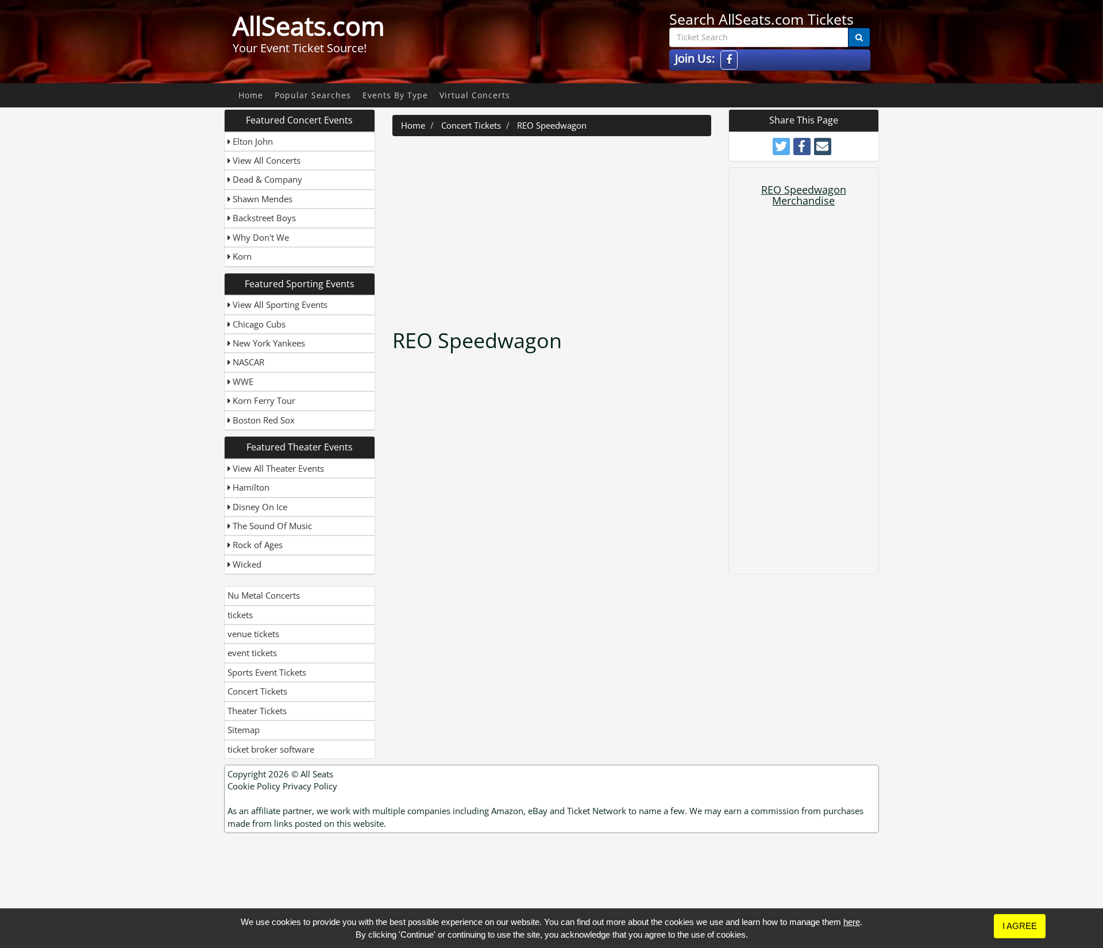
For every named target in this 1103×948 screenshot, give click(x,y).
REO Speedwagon (552, 125)
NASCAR (247, 362)
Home (250, 95)
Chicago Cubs (258, 324)
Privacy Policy (310, 786)
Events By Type (395, 95)
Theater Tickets (257, 710)
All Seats (316, 774)
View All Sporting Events (278, 304)
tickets (240, 615)
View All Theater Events (277, 468)
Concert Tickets (257, 691)
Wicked (245, 564)
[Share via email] (822, 146)
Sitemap (243, 729)
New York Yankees (267, 343)
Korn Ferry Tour (262, 400)
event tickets (252, 652)
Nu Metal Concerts (263, 595)
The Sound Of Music (271, 525)
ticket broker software (270, 749)
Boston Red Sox (262, 420)
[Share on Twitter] (781, 146)
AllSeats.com (309, 25)
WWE (241, 381)
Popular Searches (313, 95)
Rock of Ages (256, 544)
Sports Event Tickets (266, 672)
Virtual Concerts (474, 95)
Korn (241, 256)
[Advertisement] (553, 228)
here (851, 922)
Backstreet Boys (263, 217)
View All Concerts (265, 160)
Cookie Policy (253, 786)
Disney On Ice (258, 506)
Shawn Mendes (261, 199)
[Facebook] (729, 60)
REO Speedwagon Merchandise (803, 195)
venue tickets (253, 633)
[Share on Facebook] (802, 146)
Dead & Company (266, 179)
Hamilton (249, 487)
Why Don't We (259, 237)
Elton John (251, 141)
